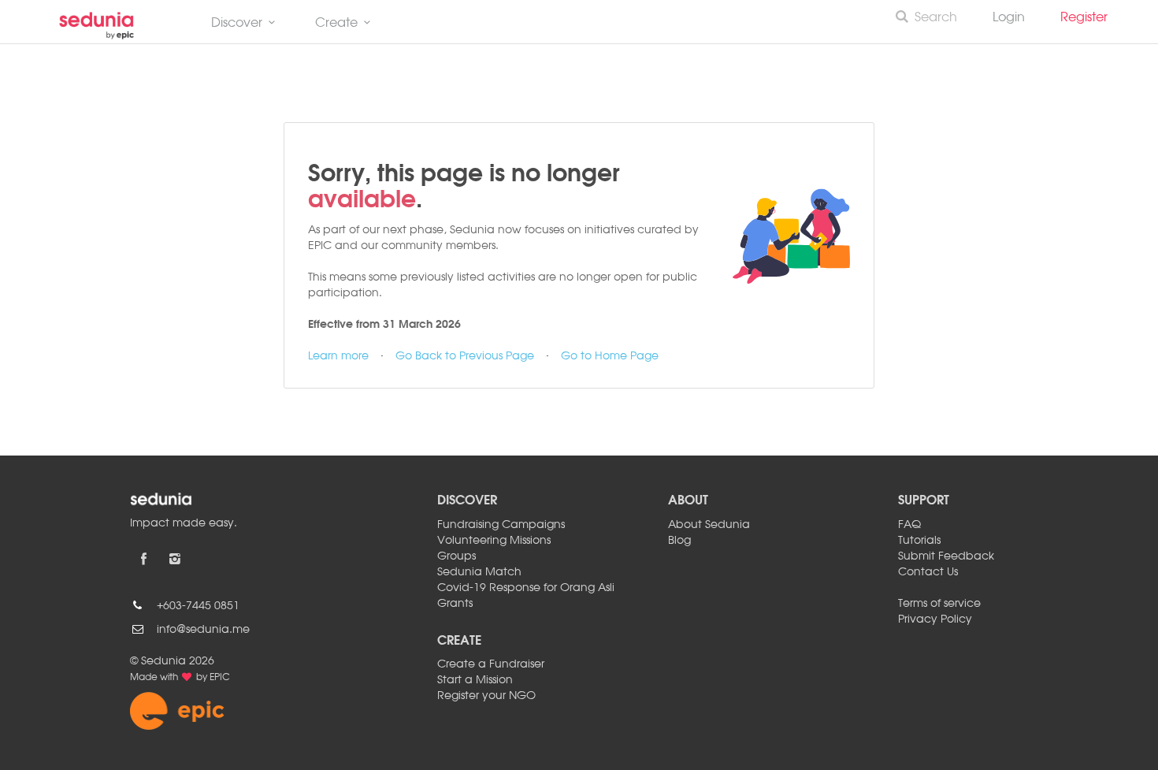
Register (1090, 18)
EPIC (220, 678)
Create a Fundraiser (490, 664)
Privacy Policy (935, 619)
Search (936, 18)
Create (336, 23)
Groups (456, 556)
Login (1009, 18)
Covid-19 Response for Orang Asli (525, 587)
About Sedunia (709, 524)
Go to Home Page (610, 356)
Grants (455, 603)
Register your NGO (486, 695)
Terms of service (939, 603)
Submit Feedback (946, 556)
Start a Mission (475, 680)
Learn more (338, 356)
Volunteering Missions (494, 540)
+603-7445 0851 (198, 606)
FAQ (909, 524)
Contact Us (928, 572)
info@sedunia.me (203, 629)
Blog (679, 540)
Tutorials (919, 540)
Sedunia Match (479, 572)
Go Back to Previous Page (464, 356)
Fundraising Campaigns (501, 524)
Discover (236, 23)
